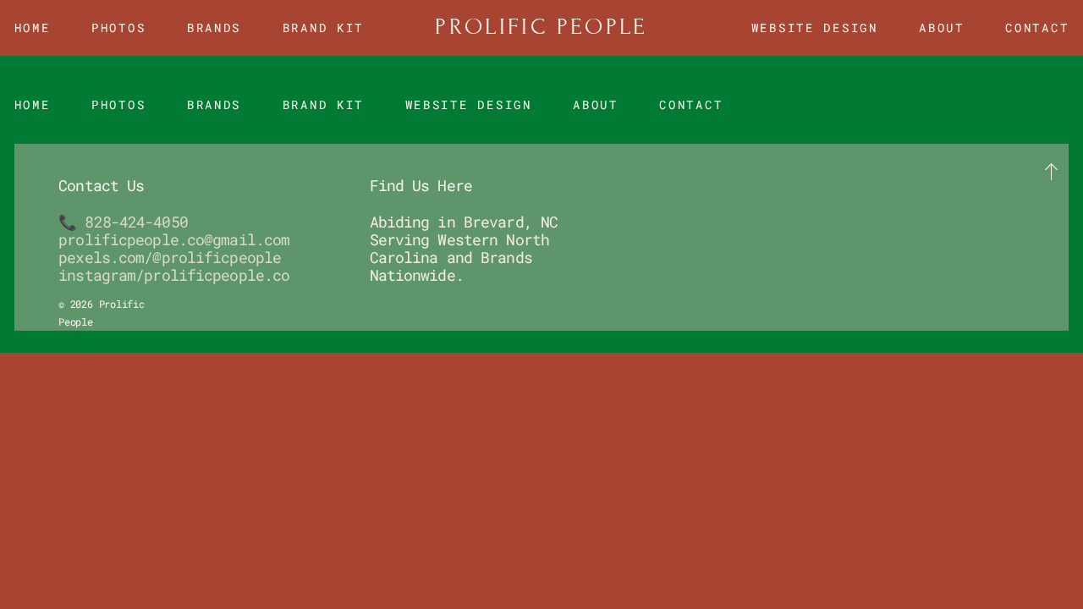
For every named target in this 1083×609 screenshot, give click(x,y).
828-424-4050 (136, 221)
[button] (1052, 172)
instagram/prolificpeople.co (173, 275)
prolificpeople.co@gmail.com (173, 239)
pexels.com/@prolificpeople (169, 257)
